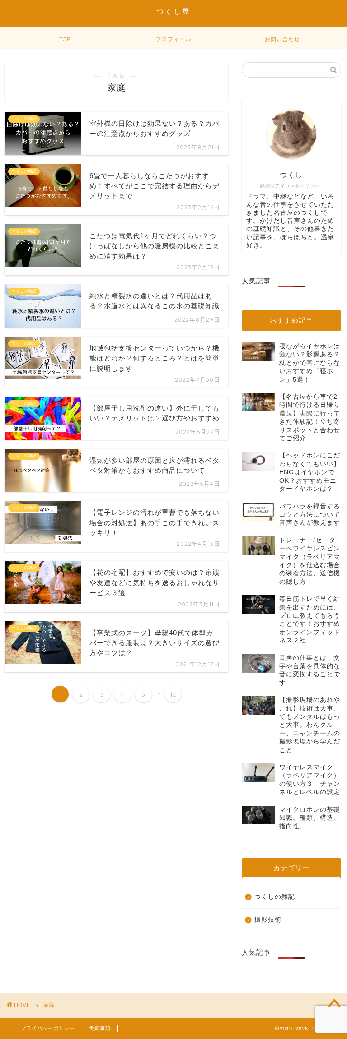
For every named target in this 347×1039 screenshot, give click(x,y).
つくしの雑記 (274, 896)
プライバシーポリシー (48, 1028)
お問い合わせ (282, 39)
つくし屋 (173, 11)
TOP (64, 39)
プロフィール (173, 39)
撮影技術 (267, 919)
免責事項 (100, 1028)
